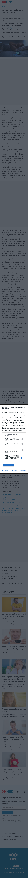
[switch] (22, 439)
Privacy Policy (22, 470)
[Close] (24, 407)
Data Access (14, 470)
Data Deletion (5, 470)
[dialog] (14, 439)
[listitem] (14, 435)
